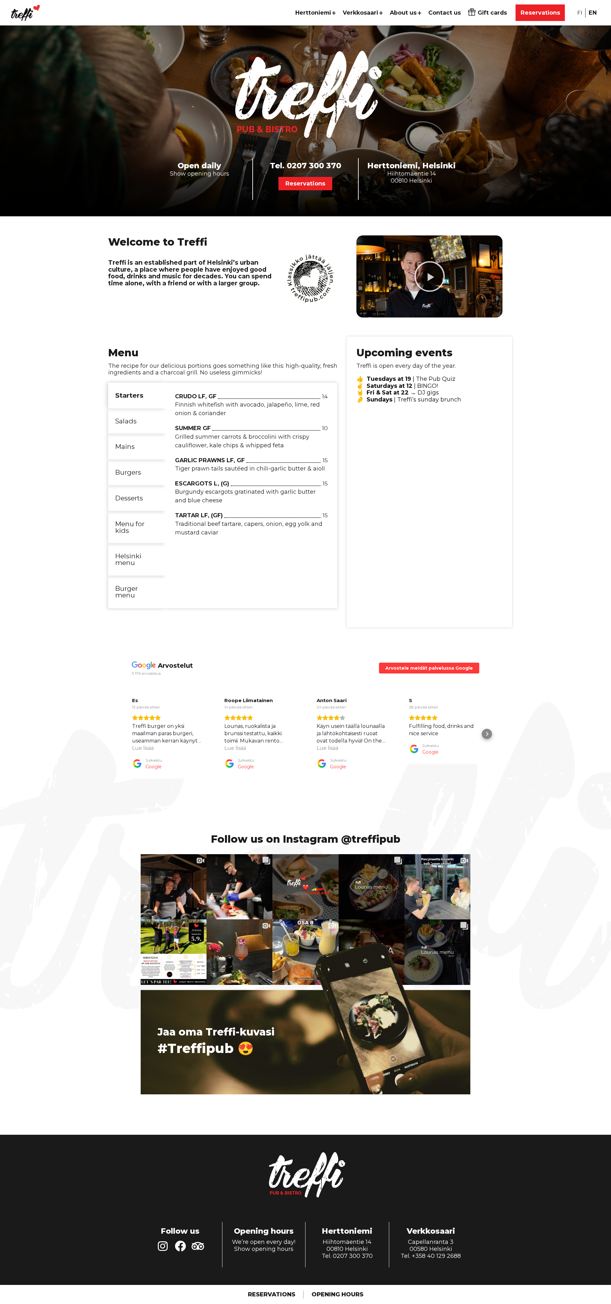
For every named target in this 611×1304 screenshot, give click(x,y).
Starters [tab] (129, 395)
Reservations (540, 12)
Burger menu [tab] (126, 591)
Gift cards (492, 12)
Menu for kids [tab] (129, 527)
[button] (430, 276)
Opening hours (337, 1294)
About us (403, 12)
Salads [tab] (126, 421)
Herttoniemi (313, 12)
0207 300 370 (314, 165)
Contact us (444, 12)
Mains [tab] (125, 446)
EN (593, 12)
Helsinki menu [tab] (128, 559)
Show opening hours (199, 173)
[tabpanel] (251, 468)
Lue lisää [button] (143, 748)
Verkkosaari (360, 12)
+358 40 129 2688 (436, 1255)
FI (579, 12)
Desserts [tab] (129, 498)
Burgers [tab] (128, 472)
